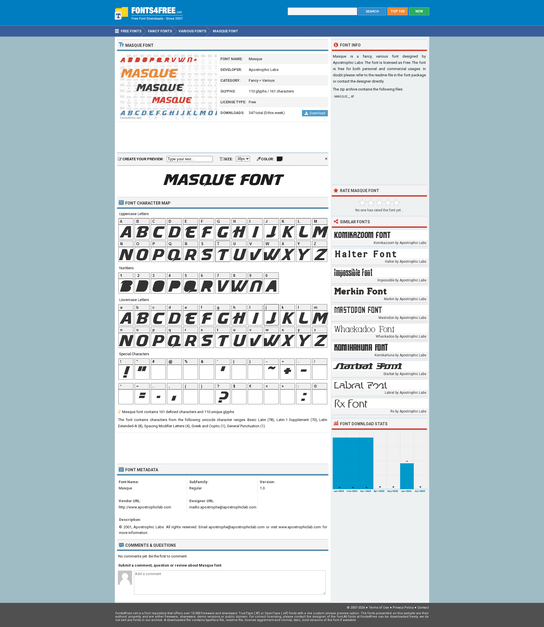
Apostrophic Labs (264, 70)
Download (317, 113)
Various (268, 80)
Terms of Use (379, 607)
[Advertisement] (222, 137)
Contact (423, 607)
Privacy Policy (403, 607)
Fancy (253, 80)
